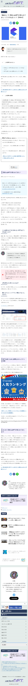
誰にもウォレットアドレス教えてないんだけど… (13, 667)
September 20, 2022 (7, 193)
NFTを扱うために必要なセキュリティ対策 (11, 669)
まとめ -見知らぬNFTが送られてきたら (11, 670)
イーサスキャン (4, 305)
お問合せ (24, 676)
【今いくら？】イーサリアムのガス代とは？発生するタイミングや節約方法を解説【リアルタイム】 (16, 542)
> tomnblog (14, 598)
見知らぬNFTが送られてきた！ (9, 662)
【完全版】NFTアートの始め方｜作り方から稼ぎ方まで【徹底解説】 (17, 501)
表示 (16, 167)
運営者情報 (4, 676)
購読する (5, 614)
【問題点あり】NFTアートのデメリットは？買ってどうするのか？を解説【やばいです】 (16, 533)
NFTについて (4, 507)
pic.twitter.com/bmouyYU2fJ (8, 189)
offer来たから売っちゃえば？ (9, 666)
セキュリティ (9, 509)
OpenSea (4, 509)
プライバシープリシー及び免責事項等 (14, 676)
